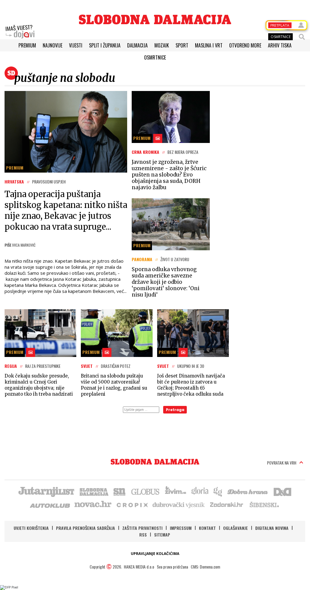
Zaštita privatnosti (142, 528)
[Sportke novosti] (120, 491)
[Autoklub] (50, 504)
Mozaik (161, 45)
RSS (143, 534)
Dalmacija (137, 45)
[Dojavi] (20, 31)
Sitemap (162, 534)
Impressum (181, 528)
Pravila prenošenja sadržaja (85, 528)
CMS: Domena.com (205, 566)
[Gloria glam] (218, 491)
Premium (27, 45)
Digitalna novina (272, 528)
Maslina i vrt (209, 45)
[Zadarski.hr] (226, 504)
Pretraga (175, 409)
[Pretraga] (302, 37)
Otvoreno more (245, 45)
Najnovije (52, 45)
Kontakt (207, 528)
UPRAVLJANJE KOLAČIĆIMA (155, 553)
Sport (182, 45)
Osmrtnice (155, 57)
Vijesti (75, 45)
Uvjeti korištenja (31, 528)
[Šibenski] (264, 504)
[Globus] (145, 491)
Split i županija (104, 45)
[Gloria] (199, 491)
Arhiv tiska (280, 45)
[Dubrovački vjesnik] (179, 504)
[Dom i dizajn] (282, 491)
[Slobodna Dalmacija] (155, 19)
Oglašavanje (235, 528)
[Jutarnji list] (46, 491)
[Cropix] (131, 504)
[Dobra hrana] (248, 491)
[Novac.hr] (92, 504)
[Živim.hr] (175, 491)
